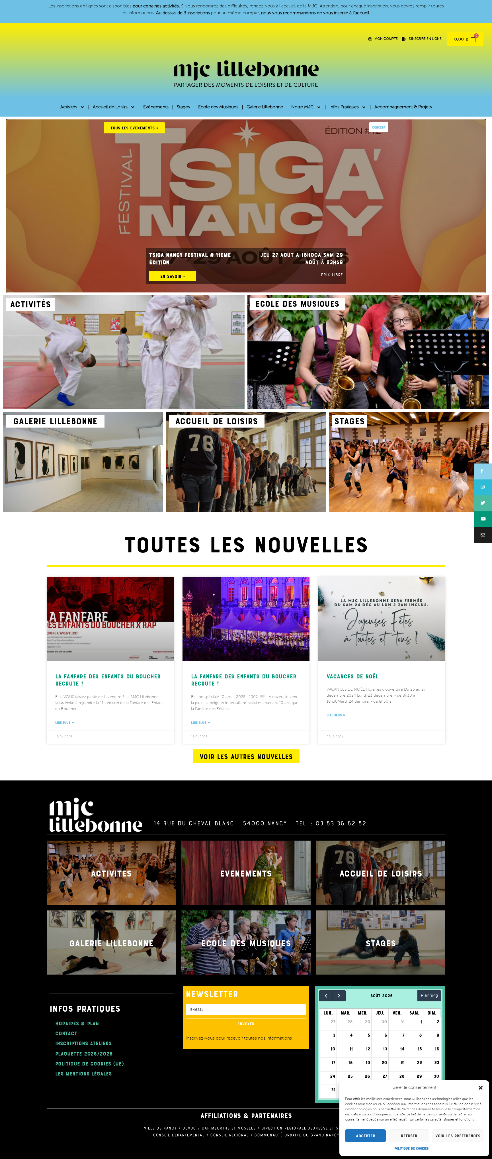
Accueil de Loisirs (110, 107)
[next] (339, 995)
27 (333, 1021)
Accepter (365, 1136)
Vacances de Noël (352, 676)
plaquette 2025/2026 (84, 1053)
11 (351, 1048)
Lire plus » (64, 722)
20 (384, 1062)
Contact (66, 1033)
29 (367, 1021)
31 (402, 1021)
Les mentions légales (83, 1073)
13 (385, 1048)
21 (402, 1062)
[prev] (326, 995)
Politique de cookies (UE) (89, 1063)
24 (332, 1076)
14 (402, 1048)
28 (350, 1021)
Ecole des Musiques (218, 107)
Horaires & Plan (77, 1023)
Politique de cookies (411, 1148)
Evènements (156, 107)
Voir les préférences (457, 1136)
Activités (68, 107)
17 (333, 1062)
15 (420, 1048)
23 (436, 1062)
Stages (183, 107)
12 (368, 1048)
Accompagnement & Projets (403, 107)
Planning (429, 995)
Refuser (409, 1136)
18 (350, 1062)
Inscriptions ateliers (83, 1043)
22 (419, 1062)
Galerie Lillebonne (265, 107)
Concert (379, 127)
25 (350, 1076)
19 (368, 1062)
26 (367, 1076)
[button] (480, 1088)
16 (437, 1048)
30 (384, 1021)
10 (333, 1048)
